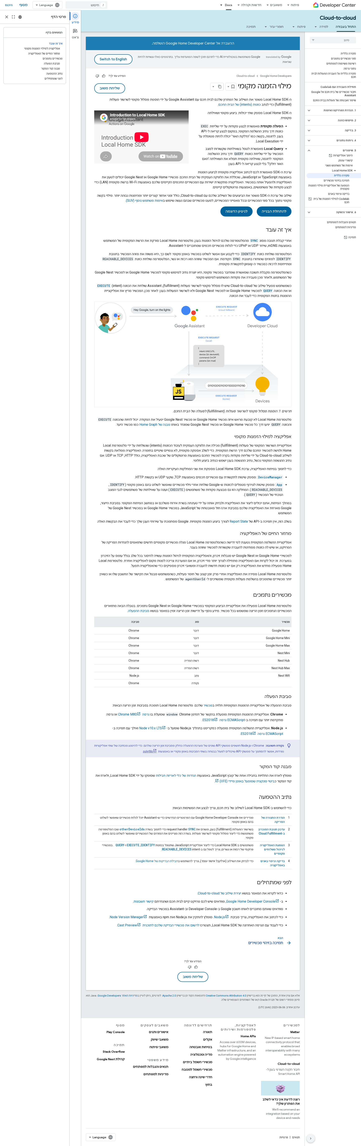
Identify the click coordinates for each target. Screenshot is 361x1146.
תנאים (296, 1137)
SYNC (192, 829)
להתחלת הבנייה (274, 211)
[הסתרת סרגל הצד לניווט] (310, 1138)
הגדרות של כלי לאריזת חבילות (176, 776)
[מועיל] (103, 76)
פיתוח (295, 5)
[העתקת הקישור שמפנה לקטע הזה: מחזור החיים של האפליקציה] (235, 533)
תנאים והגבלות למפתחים (150, 1067)
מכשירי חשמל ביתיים (197, 1062)
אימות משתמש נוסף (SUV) (144, 201)
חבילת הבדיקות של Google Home (157, 861)
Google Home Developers (275, 75)
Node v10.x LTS (150, 728)
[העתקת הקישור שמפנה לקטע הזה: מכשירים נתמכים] (249, 595)
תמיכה (251, 27)
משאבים (276, 5)
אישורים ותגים (158, 1032)
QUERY (119, 845)
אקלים (207, 1039)
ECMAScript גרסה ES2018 (223, 720)
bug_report (20, 16)
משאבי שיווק (159, 1039)
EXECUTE (133, 845)
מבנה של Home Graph (154, 425)
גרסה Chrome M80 (133, 714)
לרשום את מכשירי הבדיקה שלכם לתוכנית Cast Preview (158, 925)
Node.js (219, 917)
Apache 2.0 (169, 995)
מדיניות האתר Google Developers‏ (118, 995)
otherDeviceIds (132, 829)
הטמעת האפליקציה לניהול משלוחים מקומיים (272, 849)
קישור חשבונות (143, 901)
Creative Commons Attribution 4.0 (226, 995)
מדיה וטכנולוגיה (201, 1054)
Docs (228, 5)
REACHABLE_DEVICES (177, 849)
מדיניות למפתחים (156, 1074)
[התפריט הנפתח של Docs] (220, 5)
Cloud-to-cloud (338, 18)
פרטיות (284, 1137)
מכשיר (207, 705)
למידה (323, 27)
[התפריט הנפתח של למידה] (314, 27)
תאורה (207, 1032)
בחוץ (208, 1084)
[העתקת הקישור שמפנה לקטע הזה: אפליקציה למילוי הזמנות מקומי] (230, 436)
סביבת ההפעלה (138, 611)
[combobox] (86, 5)
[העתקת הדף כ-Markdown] (220, 86)
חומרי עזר (276, 27)
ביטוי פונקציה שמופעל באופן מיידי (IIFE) (247, 781)
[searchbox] (333, 40)
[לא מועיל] (97, 76)
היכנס (9, 5)
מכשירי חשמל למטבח (197, 1069)
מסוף (23, 5)
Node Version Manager (126, 917)
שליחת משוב (110, 88)
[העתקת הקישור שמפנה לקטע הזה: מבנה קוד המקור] (255, 767)
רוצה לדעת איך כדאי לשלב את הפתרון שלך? (281, 1101)
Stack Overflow (114, 1052)
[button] (336, 110)
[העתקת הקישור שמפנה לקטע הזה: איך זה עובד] (261, 230)
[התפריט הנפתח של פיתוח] (292, 27)
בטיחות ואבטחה (200, 1047)
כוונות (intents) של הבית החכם (239, 104)
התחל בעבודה (346, 27)
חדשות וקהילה (251, 5)
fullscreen (13, 16)
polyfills (148, 751)
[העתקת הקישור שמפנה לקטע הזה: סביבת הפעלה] (260, 696)
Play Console (116, 1032)
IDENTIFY (148, 845)
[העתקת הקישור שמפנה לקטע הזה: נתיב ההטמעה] (254, 797)
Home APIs (248, 1036)
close (6, 16)
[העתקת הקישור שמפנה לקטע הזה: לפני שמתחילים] (253, 882)
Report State (239, 521)
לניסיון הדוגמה (236, 211)
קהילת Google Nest (111, 1059)
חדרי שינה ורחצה (200, 1077)
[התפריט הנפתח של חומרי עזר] (264, 27)
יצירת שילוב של (219, 893)
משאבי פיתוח (159, 1047)
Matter (295, 1032)
